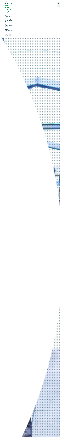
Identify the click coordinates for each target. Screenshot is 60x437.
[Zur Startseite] (8, 4)
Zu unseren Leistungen (5, 27)
